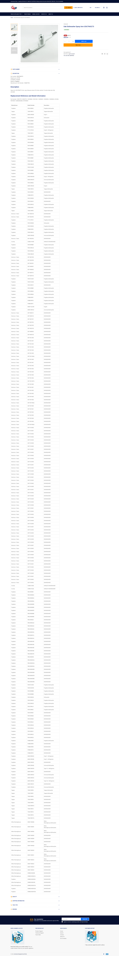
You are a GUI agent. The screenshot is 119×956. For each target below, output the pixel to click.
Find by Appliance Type (16, 14)
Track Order (38, 934)
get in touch (72, 53)
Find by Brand (27, 14)
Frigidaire (66, 24)
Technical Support (39, 933)
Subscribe (85, 919)
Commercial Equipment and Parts (20, 954)
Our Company (63, 938)
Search (69, 7)
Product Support (39, 931)
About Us (50, 14)
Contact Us (44, 14)
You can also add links (69, 55)
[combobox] (48, 7)
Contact (62, 934)
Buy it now (78, 45)
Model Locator (35, 14)
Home (12, 17)
